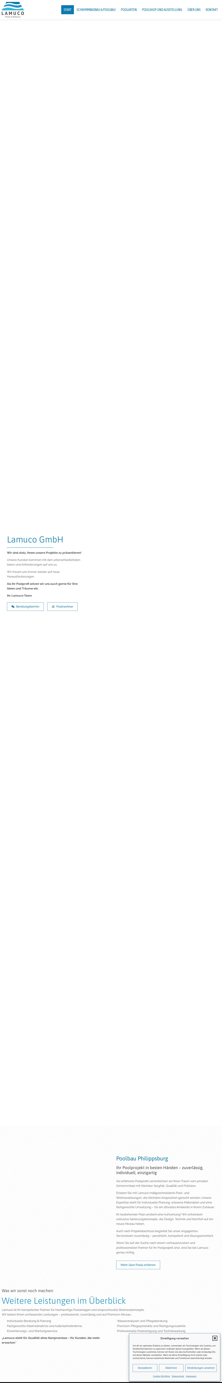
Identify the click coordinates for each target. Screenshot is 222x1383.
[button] (215, 1338)
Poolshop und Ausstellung (162, 10)
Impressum (191, 1376)
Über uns (193, 10)
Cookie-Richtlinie (161, 1376)
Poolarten (129, 10)
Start (67, 10)
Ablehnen (171, 1367)
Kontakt (212, 10)
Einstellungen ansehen (201, 1367)
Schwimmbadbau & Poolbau (96, 10)
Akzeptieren (145, 1367)
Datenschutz (178, 1376)
